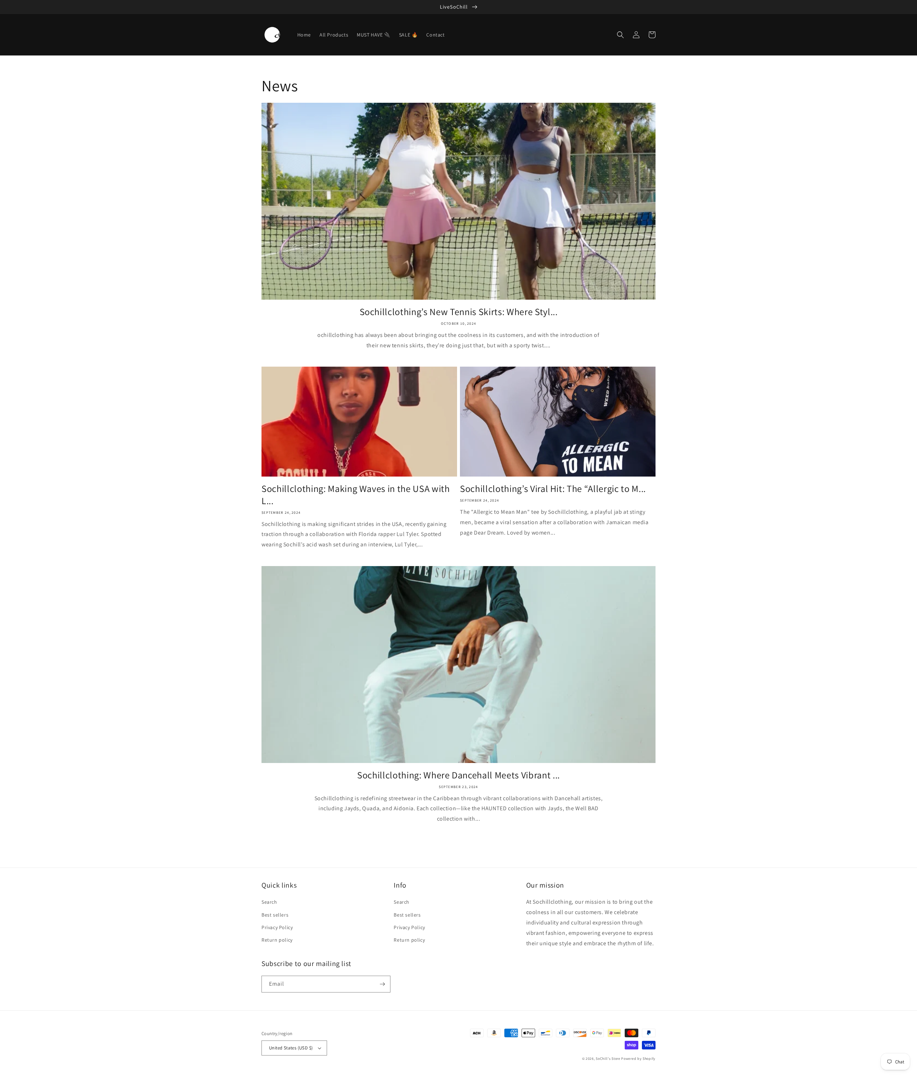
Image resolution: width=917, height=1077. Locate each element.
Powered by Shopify (638, 1058)
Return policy (277, 940)
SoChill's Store (608, 1058)
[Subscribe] (382, 984)
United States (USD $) (291, 1048)
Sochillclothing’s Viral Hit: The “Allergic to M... (553, 489)
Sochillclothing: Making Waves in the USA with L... (355, 495)
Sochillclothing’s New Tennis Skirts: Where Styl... (459, 312)
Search (269, 902)
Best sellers (274, 915)
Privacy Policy (277, 927)
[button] (620, 35)
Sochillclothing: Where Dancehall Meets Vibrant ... (458, 775)
